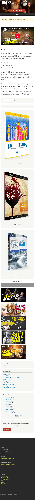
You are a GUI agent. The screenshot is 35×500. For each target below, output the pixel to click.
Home (2, 24)
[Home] (7, 4)
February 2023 (9, 407)
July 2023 (8, 404)
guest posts (6, 379)
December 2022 (9, 411)
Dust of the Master (7, 376)
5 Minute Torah (6, 374)
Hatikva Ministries (5, 479)
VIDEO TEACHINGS (17, 10)
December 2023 (9, 397)
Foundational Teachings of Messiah (11, 377)
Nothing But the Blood (8, 384)
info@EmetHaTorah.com (7, 458)
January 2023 (9, 409)
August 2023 (8, 402)
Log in (4, 365)
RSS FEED (17, 285)
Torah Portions (4, 482)
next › (21, 415)
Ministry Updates (7, 381)
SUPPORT (7, 429)
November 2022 (9, 413)
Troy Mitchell (4, 483)
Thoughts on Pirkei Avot (9, 387)
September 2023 (9, 401)
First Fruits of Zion (5, 478)
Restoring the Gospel (8, 386)
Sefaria (2, 480)
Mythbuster (6, 382)
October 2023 (9, 399)
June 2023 (8, 406)
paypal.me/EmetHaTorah (8, 464)
